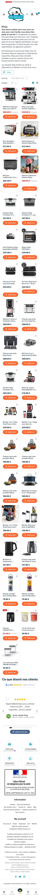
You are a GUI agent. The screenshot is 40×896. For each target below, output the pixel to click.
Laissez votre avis (21, 731)
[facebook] (16, 876)
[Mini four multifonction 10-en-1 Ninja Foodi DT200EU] (10, 164)
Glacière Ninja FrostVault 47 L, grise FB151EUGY (29, 213)
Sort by (4, 78)
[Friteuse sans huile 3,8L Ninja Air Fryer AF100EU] (29, 548)
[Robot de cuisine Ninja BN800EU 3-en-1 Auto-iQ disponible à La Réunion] (29, 376)
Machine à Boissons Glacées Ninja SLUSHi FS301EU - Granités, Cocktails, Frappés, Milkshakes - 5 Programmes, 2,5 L (29, 179)
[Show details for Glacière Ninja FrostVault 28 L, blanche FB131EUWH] (10, 376)
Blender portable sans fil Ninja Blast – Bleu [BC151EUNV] (10, 594)
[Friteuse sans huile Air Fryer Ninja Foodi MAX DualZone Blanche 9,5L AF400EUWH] (29, 307)
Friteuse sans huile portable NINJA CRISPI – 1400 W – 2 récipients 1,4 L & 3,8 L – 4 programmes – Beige (10, 456)
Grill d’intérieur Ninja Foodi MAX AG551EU (10, 248)
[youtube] (20, 876)
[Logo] (15, 14)
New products (20, 811)
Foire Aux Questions (23, 803)
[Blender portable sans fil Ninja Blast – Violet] (29, 582)
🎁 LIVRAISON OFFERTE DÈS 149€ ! (22, 2)
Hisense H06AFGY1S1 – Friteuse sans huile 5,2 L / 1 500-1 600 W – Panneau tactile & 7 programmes (10, 628)
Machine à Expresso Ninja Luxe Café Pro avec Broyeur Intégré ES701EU (10, 108)
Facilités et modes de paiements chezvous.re (20, 843)
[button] (4, 14)
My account (7, 823)
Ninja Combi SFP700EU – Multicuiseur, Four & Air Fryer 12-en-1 (29, 248)
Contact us (21, 806)
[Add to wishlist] (17, 89)
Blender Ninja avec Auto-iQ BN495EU (28, 525)
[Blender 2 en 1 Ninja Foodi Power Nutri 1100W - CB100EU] (10, 513)
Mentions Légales (20, 841)
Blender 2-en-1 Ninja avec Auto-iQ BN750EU (29, 422)
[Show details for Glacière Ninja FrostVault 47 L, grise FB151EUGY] (29, 201)
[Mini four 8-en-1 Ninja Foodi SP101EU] (29, 341)
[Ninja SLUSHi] (29, 164)
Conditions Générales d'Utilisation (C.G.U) (20, 836)
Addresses (22, 823)
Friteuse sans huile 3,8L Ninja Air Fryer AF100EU (29, 560)
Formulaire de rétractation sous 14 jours (20, 838)
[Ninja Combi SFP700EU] (29, 236)
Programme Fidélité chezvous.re (20, 828)
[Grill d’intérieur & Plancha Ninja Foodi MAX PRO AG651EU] (29, 130)
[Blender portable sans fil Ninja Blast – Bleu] (10, 582)
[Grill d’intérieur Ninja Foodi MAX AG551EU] (10, 236)
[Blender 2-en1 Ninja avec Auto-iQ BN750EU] (29, 410)
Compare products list (29, 809)
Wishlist (34, 823)
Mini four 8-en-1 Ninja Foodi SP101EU (29, 353)
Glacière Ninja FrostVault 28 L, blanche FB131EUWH (10, 388)
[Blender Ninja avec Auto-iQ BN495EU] (29, 513)
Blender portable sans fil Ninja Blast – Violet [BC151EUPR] (29, 594)
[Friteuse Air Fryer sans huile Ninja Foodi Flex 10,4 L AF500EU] (10, 270)
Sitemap (12, 803)
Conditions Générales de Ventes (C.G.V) (20, 833)
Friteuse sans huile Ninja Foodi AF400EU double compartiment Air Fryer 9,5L (10, 353)
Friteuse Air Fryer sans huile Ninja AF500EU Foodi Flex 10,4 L (10, 285)
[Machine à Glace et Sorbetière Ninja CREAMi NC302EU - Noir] (10, 307)
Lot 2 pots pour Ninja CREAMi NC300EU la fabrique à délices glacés (10, 663)
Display (4, 83)
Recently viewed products (12, 809)
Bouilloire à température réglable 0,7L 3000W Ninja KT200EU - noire (10, 560)
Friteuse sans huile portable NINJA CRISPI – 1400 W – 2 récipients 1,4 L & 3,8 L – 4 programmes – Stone (10, 491)
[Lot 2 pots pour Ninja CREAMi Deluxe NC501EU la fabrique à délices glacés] (29, 616)
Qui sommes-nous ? (10, 806)
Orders (15, 823)
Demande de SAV (30, 846)
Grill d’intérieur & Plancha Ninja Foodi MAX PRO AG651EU (29, 142)
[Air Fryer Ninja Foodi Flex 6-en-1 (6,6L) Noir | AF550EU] (29, 270)
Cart (28, 823)
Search (29, 806)
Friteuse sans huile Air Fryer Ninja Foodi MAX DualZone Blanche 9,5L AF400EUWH (29, 319)
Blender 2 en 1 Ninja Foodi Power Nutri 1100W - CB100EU (10, 525)
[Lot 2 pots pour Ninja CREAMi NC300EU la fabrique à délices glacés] (10, 651)
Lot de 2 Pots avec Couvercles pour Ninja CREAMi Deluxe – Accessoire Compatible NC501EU (29, 628)
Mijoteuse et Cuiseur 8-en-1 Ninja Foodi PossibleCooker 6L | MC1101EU (29, 491)
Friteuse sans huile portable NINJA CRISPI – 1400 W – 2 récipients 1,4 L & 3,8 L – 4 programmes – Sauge (29, 456)
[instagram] (24, 876)
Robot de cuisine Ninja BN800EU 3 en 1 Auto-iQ (29, 388)
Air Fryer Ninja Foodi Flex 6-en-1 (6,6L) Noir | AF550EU (29, 282)
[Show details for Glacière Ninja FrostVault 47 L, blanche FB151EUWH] (10, 201)
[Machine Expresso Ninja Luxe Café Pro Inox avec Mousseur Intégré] (10, 96)
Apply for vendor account (20, 825)
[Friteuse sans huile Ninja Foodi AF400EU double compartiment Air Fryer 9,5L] (10, 341)
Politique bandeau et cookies (13, 846)
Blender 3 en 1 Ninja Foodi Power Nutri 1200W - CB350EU (10, 422)
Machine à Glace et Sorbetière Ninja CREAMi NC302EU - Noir (10, 319)
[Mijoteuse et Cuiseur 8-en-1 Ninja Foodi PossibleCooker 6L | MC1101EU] (29, 479)
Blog (34, 806)
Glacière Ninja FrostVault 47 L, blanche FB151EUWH (10, 213)
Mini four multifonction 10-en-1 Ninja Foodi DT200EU (10, 176)
